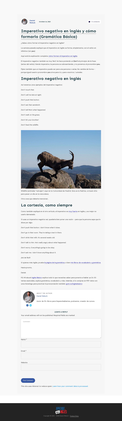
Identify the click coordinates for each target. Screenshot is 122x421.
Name (24, 339)
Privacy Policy (74, 416)
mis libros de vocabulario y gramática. (86, 262)
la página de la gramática (54, 262)
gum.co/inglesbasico (74, 284)
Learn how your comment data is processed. (70, 386)
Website (24, 362)
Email (23, 351)
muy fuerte (73, 211)
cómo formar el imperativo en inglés (63, 56)
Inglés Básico (37, 277)
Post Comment (28, 380)
